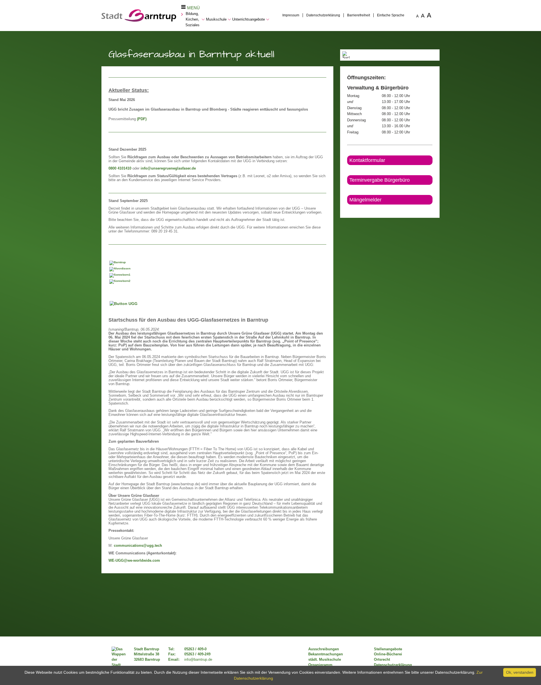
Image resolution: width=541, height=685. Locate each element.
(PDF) (142, 119)
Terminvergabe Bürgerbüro (379, 180)
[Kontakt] (347, 209)
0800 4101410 (119, 168)
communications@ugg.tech (138, 546)
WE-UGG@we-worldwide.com (134, 561)
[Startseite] (138, 20)
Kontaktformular (367, 160)
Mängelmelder (365, 199)
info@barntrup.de (198, 660)
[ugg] (136, 303)
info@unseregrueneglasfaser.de (168, 168)
